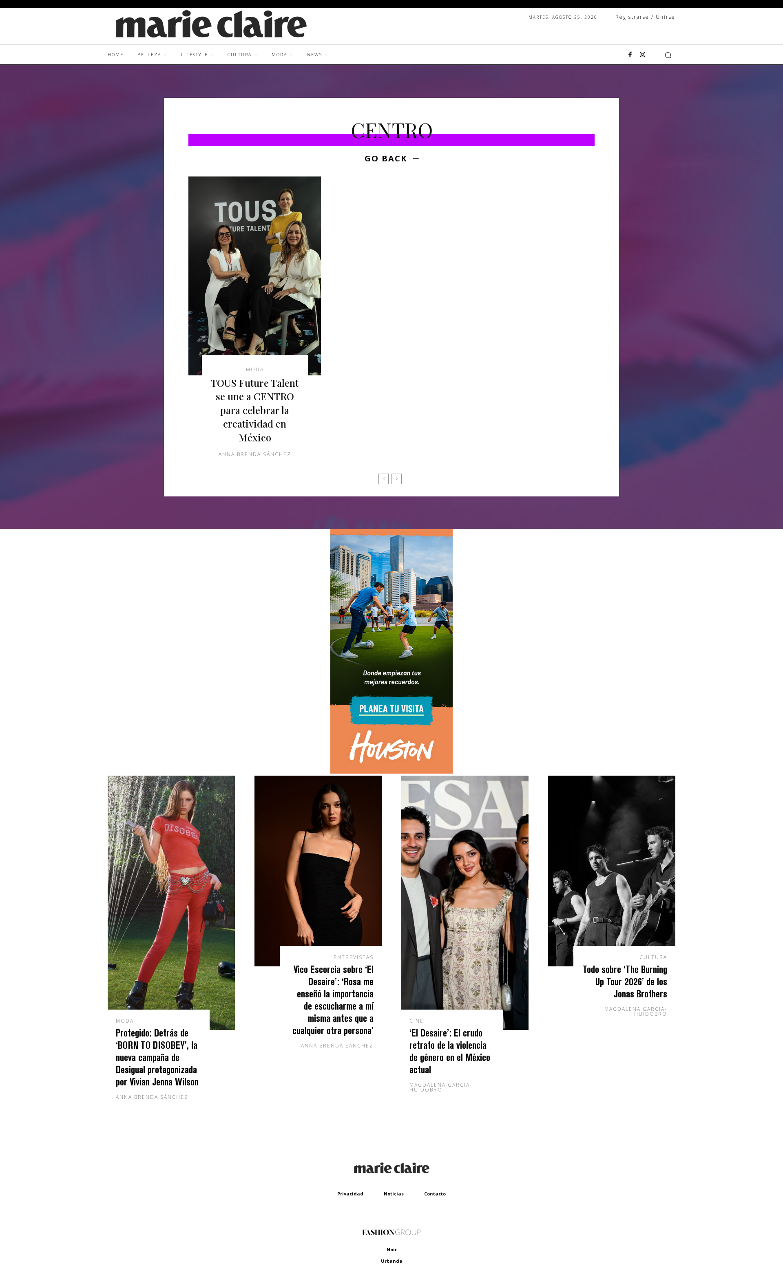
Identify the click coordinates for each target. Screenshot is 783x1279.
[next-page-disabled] (397, 479)
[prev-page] (383, 479)
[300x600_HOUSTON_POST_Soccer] (391, 771)
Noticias (394, 1194)
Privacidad (350, 1194)
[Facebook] (630, 55)
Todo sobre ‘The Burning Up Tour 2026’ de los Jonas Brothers (625, 981)
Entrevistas (354, 957)
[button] (668, 55)
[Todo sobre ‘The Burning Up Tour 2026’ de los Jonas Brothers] (611, 871)
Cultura (653, 957)
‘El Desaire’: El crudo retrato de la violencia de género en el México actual (449, 1051)
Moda (255, 369)
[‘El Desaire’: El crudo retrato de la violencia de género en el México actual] (465, 903)
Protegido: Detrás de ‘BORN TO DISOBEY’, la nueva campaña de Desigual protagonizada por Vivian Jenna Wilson (157, 1057)
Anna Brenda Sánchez (255, 454)
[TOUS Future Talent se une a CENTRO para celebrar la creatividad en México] (254, 275)
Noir (392, 1249)
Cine (416, 1021)
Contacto (435, 1194)
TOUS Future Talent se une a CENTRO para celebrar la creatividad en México (255, 410)
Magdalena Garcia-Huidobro (440, 1087)
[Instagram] (642, 55)
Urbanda (392, 1261)
